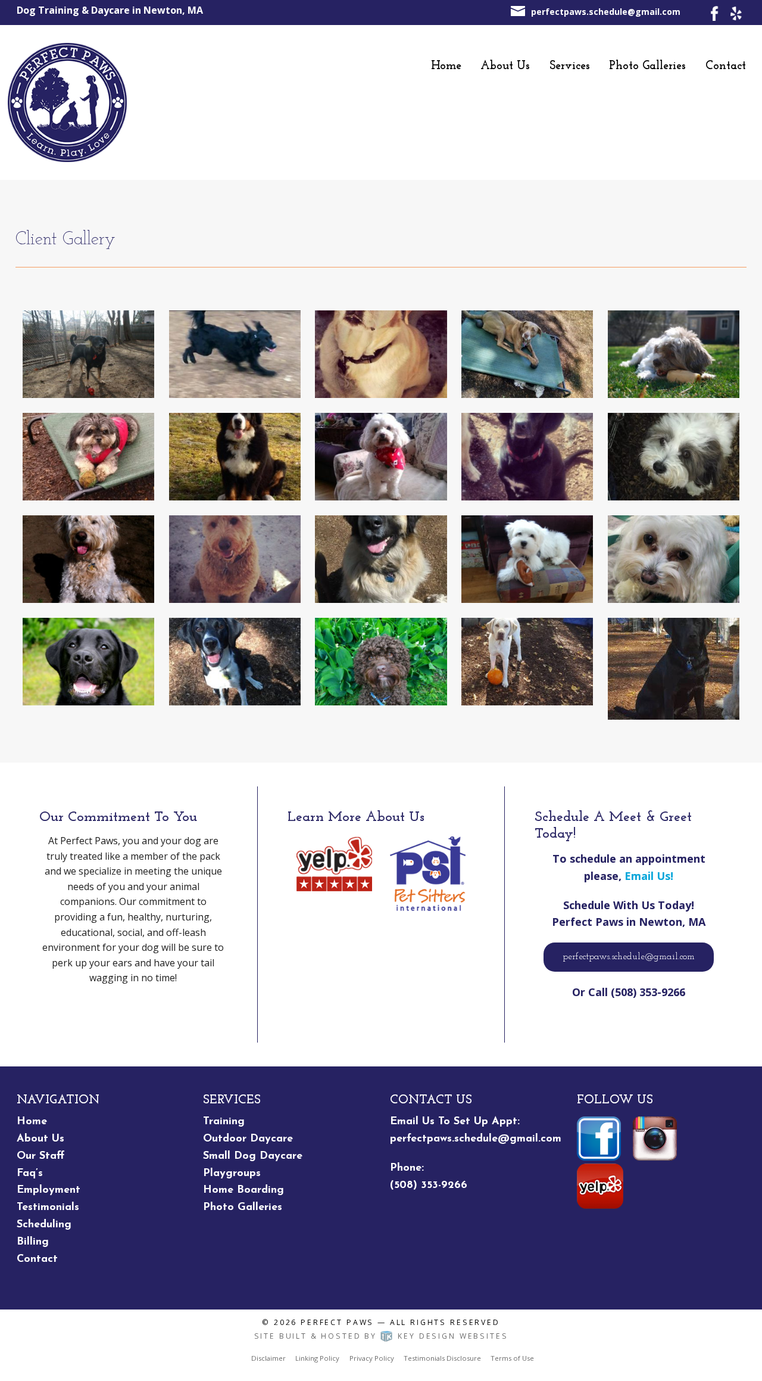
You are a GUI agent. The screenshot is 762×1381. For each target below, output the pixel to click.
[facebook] (714, 12)
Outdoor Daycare (248, 1139)
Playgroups (232, 1173)
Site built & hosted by (381, 1336)
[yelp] (735, 12)
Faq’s (30, 1173)
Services (569, 66)
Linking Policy (317, 1358)
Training (224, 1121)
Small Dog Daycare (252, 1156)
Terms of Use (512, 1358)
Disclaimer (268, 1358)
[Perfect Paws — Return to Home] (67, 101)
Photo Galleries (647, 66)
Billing (33, 1242)
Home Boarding (243, 1190)
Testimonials (48, 1207)
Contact (725, 66)
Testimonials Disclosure (442, 1358)
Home (446, 66)
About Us (505, 66)
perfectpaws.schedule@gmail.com (605, 11)
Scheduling (44, 1225)
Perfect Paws (337, 1322)
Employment (48, 1190)
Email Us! (648, 876)
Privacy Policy (371, 1358)
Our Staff (40, 1156)
